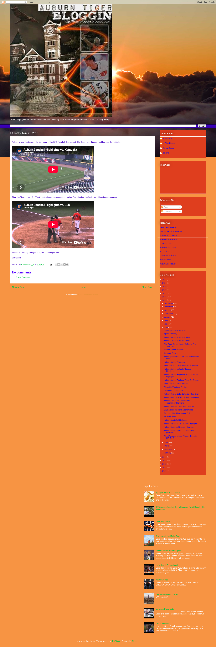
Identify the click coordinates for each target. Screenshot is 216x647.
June (166, 324)
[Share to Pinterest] (67, 264)
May (166, 327)
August (167, 317)
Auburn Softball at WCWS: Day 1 (177, 341)
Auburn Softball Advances (174, 362)
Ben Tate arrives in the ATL (167, 594)
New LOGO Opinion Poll (174, 390)
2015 (164, 300)
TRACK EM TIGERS (168, 228)
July (166, 321)
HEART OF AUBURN (168, 256)
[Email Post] (51, 264)
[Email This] (56, 264)
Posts (165, 207)
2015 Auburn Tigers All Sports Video (178, 410)
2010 (164, 471)
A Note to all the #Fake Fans (168, 536)
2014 (164, 457)
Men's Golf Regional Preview (175, 387)
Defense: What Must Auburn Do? (177, 413)
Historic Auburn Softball (173, 350)
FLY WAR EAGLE (167, 244)
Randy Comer (168, 148)
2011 (164, 467)
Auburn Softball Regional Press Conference (181, 380)
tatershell (166, 153)
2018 (164, 290)
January (167, 453)
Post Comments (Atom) (88, 295)
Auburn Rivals (165, 260)
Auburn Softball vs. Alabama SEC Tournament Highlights (177, 402)
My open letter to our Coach (168, 492)
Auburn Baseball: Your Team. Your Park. (180, 406)
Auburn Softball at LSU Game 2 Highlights (181, 424)
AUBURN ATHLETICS (168, 240)
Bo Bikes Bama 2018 (165, 609)
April (166, 443)
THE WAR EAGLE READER (171, 232)
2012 (164, 464)
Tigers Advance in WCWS (174, 330)
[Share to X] (61, 264)
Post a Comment (23, 277)
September (169, 314)
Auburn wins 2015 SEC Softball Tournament (181, 397)
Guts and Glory (170, 353)
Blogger (135, 641)
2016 (164, 297)
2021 (164, 280)
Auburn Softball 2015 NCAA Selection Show (181, 394)
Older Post (147, 287)
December (168, 303)
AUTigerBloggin (169, 143)
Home (83, 287)
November (168, 307)
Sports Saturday (170, 334)
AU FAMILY (164, 252)
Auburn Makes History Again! (168, 551)
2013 (164, 460)
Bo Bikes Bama (170, 417)
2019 (164, 287)
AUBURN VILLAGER (168, 248)
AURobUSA (167, 138)
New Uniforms (162, 580)
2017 (164, 293)
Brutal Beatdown (163, 623)
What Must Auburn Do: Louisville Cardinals (181, 366)
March (167, 446)
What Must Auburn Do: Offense (176, 384)
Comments (167, 211)
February (168, 449)
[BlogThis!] (58, 264)
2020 (164, 283)
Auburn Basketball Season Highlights (179, 427)
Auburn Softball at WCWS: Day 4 (177, 337)
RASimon (116, 641)
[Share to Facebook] (64, 264)
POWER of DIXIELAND (169, 236)
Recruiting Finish (163, 522)
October (167, 310)
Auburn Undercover (167, 264)
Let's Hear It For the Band (167, 565)
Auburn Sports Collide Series (175, 420)
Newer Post (18, 287)
